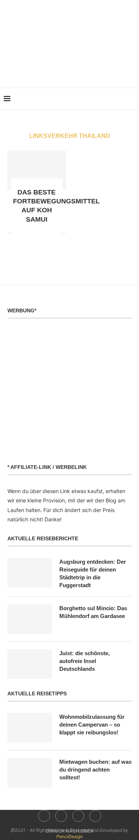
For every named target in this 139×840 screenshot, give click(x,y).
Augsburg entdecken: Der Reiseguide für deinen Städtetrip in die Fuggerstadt (92, 573)
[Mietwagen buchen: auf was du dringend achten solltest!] (29, 773)
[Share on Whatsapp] (33, 233)
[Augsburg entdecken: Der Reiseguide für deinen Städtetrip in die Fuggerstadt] (29, 573)
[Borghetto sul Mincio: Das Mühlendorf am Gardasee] (29, 619)
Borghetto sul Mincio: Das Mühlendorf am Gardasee (93, 612)
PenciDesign (69, 836)
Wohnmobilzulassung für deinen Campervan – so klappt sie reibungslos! (92, 725)
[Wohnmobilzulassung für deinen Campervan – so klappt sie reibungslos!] (29, 728)
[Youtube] (75, 70)
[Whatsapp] (85, 70)
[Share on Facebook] (17, 233)
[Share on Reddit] (25, 233)
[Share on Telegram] (41, 233)
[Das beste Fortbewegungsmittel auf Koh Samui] (36, 170)
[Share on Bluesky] (56, 233)
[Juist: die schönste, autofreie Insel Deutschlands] (29, 664)
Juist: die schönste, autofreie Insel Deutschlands (84, 661)
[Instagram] (64, 70)
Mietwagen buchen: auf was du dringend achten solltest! (95, 770)
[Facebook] (54, 70)
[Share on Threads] (48, 233)
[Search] (131, 99)
